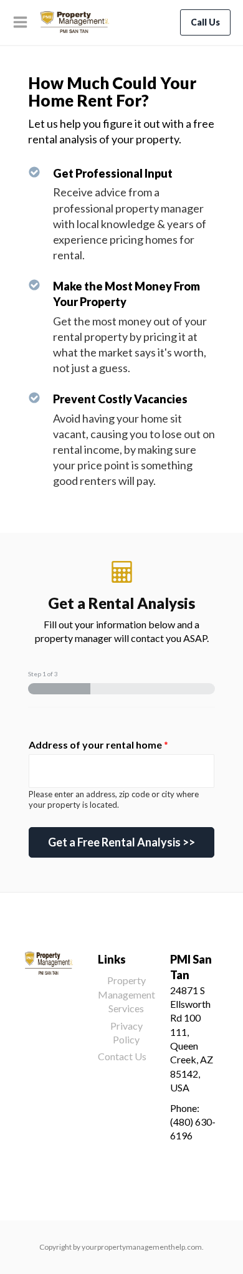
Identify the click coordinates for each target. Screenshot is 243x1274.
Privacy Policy (126, 1032)
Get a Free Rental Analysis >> (121, 842)
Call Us (205, 22)
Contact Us (122, 1056)
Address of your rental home (98, 744)
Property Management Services (126, 994)
